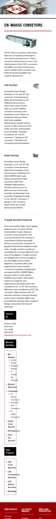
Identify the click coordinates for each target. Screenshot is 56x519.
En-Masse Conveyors (15, 397)
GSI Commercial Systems (13, 474)
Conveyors (13, 391)
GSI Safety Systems (12, 484)
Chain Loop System (11, 424)
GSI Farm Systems (12, 465)
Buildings (12, 491)
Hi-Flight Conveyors (15, 414)
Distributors (14, 431)
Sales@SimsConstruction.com (17, 335)
